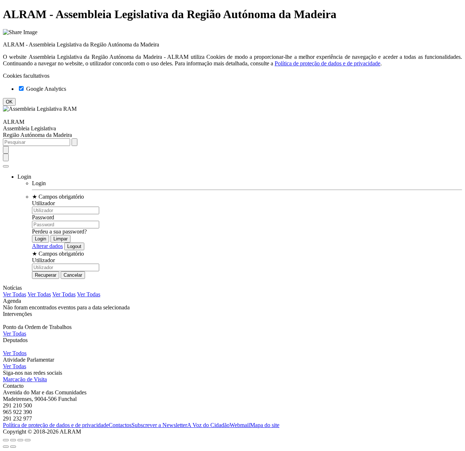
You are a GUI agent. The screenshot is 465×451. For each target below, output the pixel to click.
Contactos (120, 425)
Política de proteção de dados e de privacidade (327, 63)
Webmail (240, 425)
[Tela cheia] (20, 440)
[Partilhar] (13, 440)
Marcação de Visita (25, 379)
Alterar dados (47, 246)
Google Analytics (45, 89)
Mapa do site (264, 425)
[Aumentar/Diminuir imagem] (28, 440)
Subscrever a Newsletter (159, 425)
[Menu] (6, 166)
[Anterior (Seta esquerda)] (6, 447)
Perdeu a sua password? (59, 231)
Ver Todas (14, 294)
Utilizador (43, 203)
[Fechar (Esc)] (6, 440)
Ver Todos (15, 353)
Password (43, 217)
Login (39, 183)
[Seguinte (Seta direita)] (13, 447)
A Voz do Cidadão (208, 425)
